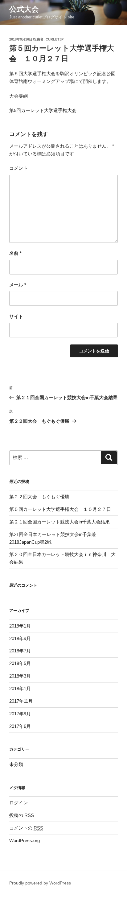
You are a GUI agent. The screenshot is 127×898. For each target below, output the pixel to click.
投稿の (21, 815)
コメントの (26, 827)
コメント (18, 168)
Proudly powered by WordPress (40, 883)
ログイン (18, 802)
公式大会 (24, 9)
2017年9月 (20, 713)
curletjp (54, 39)
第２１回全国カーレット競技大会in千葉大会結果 (59, 521)
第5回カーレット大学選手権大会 (42, 110)
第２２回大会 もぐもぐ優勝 (39, 496)
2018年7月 (20, 650)
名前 (15, 253)
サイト (16, 316)
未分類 (16, 764)
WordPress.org (24, 840)
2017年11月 (21, 701)
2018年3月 (20, 675)
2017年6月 (20, 726)
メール (17, 284)
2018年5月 (20, 663)
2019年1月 (20, 625)
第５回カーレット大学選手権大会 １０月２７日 (60, 509)
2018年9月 (20, 638)
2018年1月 (20, 688)
